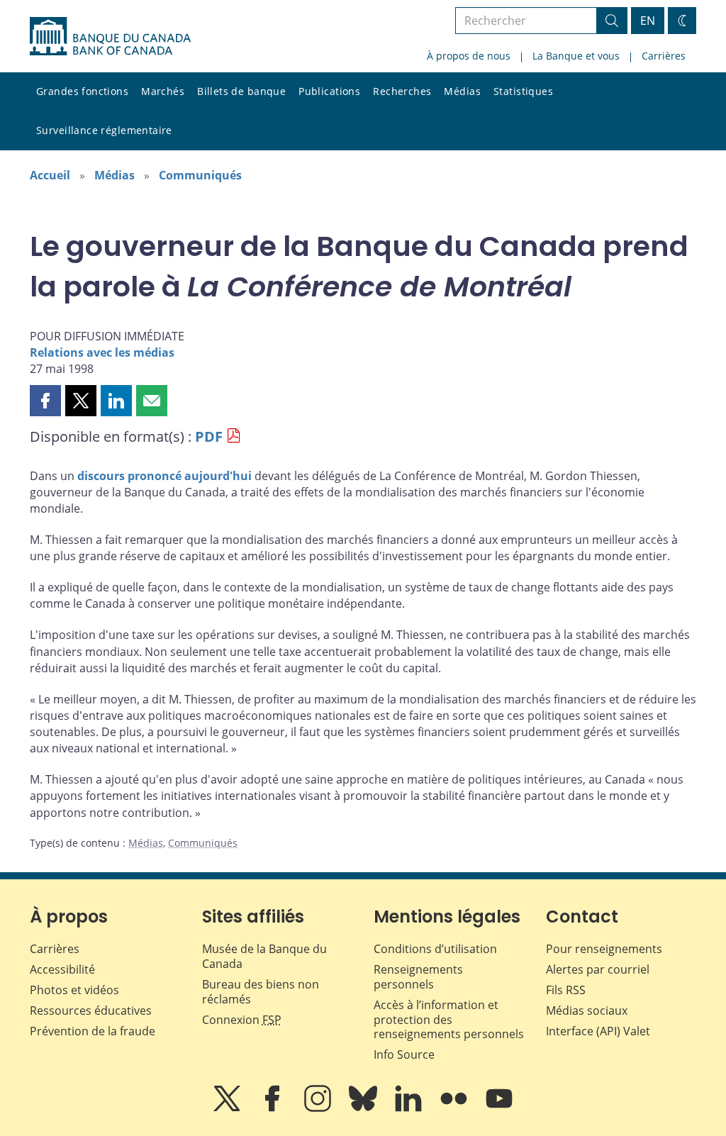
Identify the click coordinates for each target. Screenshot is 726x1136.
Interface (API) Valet (598, 1031)
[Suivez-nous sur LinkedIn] (409, 1108)
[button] (45, 400)
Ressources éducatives (91, 1010)
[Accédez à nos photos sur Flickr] (455, 1108)
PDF (209, 436)
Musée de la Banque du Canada (264, 956)
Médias (462, 91)
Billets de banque (241, 91)
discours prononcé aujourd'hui (164, 476)
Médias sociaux (586, 1010)
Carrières (664, 55)
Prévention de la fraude (92, 1031)
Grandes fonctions (82, 91)
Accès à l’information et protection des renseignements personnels (449, 1019)
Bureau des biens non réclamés (260, 991)
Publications (329, 91)
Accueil (50, 175)
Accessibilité (62, 969)
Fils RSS (566, 990)
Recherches (402, 91)
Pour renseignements (604, 949)
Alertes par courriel (597, 969)
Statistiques (523, 91)
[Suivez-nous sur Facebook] (273, 1108)
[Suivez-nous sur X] (228, 1108)
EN (647, 20)
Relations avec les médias (102, 352)
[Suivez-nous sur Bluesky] (364, 1108)
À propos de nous (468, 55)
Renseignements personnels (418, 977)
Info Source (404, 1054)
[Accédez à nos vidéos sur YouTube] (499, 1108)
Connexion (241, 1020)
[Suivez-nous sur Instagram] (319, 1108)
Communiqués (200, 175)
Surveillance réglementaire (104, 130)
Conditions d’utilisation (435, 949)
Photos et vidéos (74, 990)
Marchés (162, 91)
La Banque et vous (576, 55)
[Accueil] (110, 36)
